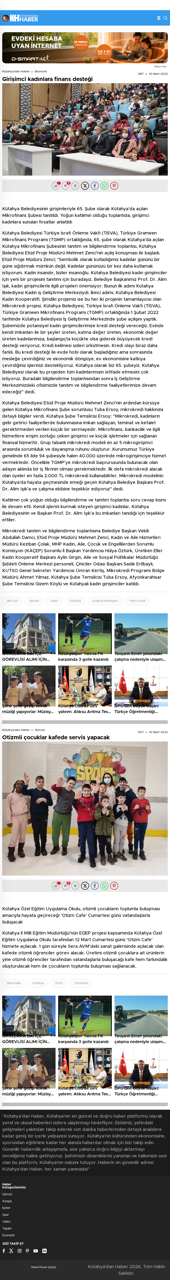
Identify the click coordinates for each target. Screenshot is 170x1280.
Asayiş (7, 1201)
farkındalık (14, 983)
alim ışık (12, 600)
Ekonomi (41, 71)
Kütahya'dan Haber (16, 71)
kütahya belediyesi (105, 600)
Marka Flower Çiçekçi (43, 1267)
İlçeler (6, 1208)
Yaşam (7, 1228)
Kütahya (75, 600)
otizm (59, 983)
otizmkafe (81, 983)
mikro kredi (137, 600)
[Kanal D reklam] (85, 47)
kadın (54, 600)
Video (6, 1221)
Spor (5, 1214)
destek (34, 600)
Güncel (40, 730)
